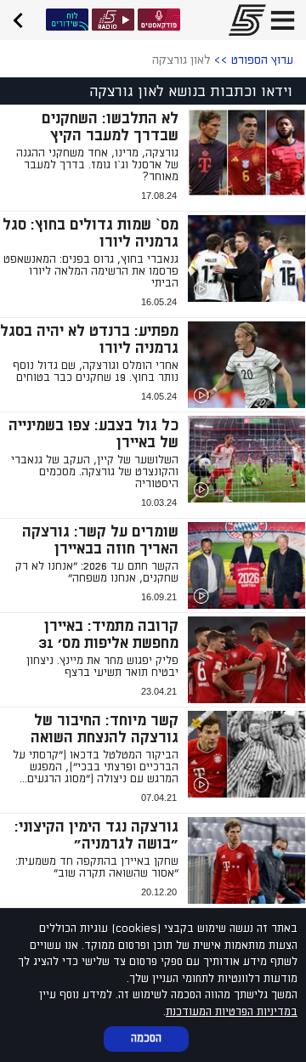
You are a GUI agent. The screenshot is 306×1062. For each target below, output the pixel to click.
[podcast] (159, 20)
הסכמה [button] (146, 1038)
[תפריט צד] (282, 20)
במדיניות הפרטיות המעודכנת (232, 1012)
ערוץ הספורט (262, 59)
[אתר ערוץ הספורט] (242, 20)
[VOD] (67, 20)
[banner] (23, 18)
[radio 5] (113, 20)
